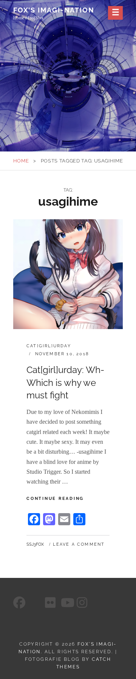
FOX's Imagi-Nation (53, 10)
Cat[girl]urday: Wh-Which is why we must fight (65, 382)
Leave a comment (79, 544)
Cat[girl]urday (48, 345)
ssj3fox (35, 544)
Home (21, 161)
